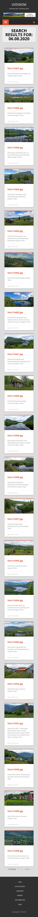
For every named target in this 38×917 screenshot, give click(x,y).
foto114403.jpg (15, 272)
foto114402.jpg (15, 312)
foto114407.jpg (15, 68)
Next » (27, 869)
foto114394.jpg (15, 600)
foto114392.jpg (15, 683)
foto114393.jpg (15, 642)
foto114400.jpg (15, 395)
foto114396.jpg (15, 108)
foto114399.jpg (15, 435)
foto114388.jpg (15, 850)
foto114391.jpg (15, 723)
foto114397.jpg (15, 519)
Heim (20, 882)
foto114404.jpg (15, 231)
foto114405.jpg (15, 189)
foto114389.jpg (15, 811)
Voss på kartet (20, 886)
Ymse (20, 904)
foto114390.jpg (15, 769)
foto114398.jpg (15, 477)
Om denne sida (20, 900)
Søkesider (20, 891)
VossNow (19, 4)
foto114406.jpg (15, 147)
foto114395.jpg (15, 560)
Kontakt (20, 895)
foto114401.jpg (15, 354)
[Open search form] (34, 22)
